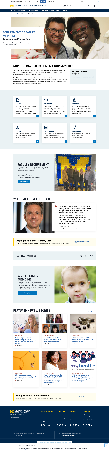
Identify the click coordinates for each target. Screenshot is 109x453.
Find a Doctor (60, 414)
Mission (42, 416)
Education (42, 1)
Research (36, 1)
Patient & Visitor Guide (62, 416)
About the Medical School (88, 420)
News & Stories (43, 421)
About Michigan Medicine (16, 1)
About (41, 414)
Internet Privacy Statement (27, 450)
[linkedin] (76, 425)
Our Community (86, 416)
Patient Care (28, 1)
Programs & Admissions (88, 414)
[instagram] (81, 256)
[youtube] (49, 425)
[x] (86, 256)
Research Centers (74, 418)
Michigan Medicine (46, 411)
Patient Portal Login (61, 418)
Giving (41, 420)
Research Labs (73, 416)
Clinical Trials (73, 414)
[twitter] (46, 425)
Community (43, 418)
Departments (51, 1)
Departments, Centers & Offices (90, 418)
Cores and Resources (74, 420)
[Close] (106, 445)
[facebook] (91, 256)
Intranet (84, 421)
